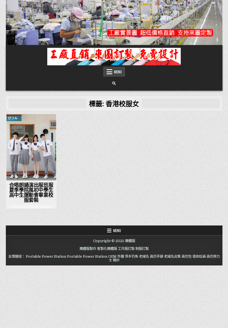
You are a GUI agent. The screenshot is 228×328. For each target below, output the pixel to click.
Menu (118, 71)
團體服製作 (88, 249)
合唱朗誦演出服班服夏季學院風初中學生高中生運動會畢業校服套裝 (31, 192)
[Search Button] (114, 83)
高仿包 (187, 257)
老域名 (144, 257)
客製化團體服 (107, 249)
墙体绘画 (199, 257)
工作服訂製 (126, 249)
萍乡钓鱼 (131, 257)
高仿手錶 (156, 257)
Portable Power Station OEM (92, 257)
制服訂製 (142, 249)
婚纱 (116, 260)
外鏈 (120, 257)
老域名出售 (172, 257)
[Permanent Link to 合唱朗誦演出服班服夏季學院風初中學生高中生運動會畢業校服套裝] (31, 147)
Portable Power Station (46, 257)
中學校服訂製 (31, 123)
